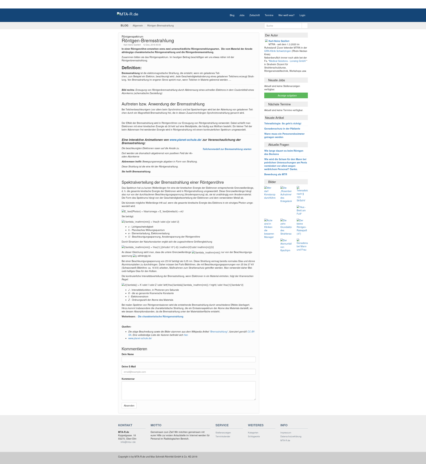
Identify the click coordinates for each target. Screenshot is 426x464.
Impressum (285, 432)
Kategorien (253, 432)
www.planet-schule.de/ (186, 139)
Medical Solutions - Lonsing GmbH (287, 61)
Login (302, 15)
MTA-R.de (285, 440)
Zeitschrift (254, 15)
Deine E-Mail (129, 366)
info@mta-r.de (128, 442)
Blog (232, 15)
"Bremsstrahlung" (219, 331)
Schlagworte (254, 436)
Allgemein (138, 25)
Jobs (241, 15)
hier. (186, 334)
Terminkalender (222, 436)
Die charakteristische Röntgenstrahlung (160, 316)
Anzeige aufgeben (287, 95)
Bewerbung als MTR (275, 174)
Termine (269, 15)
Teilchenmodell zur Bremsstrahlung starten (227, 149)
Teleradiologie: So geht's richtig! (282, 123)
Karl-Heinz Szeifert (132, 44)
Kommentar (128, 378)
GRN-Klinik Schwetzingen (278, 51)
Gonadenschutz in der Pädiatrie (282, 128)
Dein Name (128, 354)
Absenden (129, 405)
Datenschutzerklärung (290, 436)
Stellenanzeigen (223, 432)
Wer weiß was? (286, 15)
